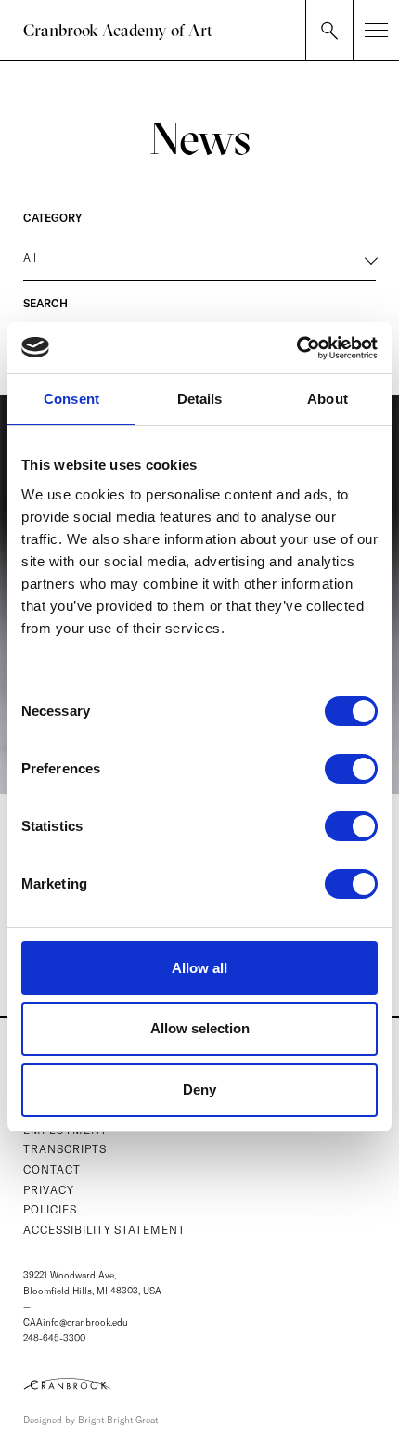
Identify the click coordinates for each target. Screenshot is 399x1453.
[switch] (351, 769)
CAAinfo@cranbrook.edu (75, 1323)
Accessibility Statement (104, 1230)
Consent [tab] (71, 399)
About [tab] (327, 399)
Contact (52, 1169)
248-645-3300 (54, 1338)
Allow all (199, 968)
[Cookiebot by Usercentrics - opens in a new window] (296, 348)
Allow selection (200, 1028)
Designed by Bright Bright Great (90, 1420)
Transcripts (65, 1149)
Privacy (48, 1190)
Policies (50, 1209)
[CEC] (199, 1383)
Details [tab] (200, 399)
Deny (199, 1089)
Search (45, 303)
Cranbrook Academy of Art (117, 30)
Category (52, 218)
